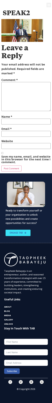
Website (7, 141)
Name (6, 116)
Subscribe (12, 371)
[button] (48, 5)
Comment (9, 80)
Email (6, 128)
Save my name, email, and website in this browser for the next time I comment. (25, 159)
